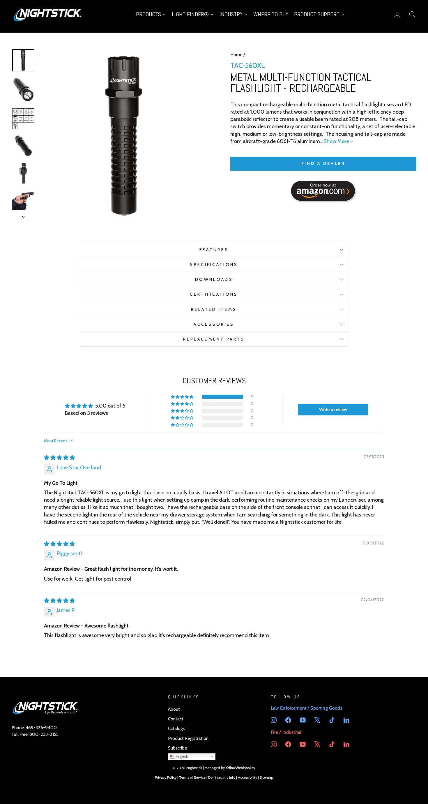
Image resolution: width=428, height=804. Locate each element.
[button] (182, 397)
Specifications (214, 264)
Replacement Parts (214, 339)
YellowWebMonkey (240, 768)
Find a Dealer (323, 163)
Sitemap (266, 777)
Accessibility (247, 777)
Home (236, 54)
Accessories (214, 324)
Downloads (214, 279)
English (181, 756)
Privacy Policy (165, 777)
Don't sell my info (221, 777)
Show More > (338, 141)
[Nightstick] (48, 14)
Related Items (214, 309)
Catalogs (176, 728)
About (174, 709)
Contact (175, 719)
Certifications (214, 294)
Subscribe (177, 748)
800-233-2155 (44, 734)
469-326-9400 (41, 727)
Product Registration (188, 738)
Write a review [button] (333, 409)
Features (214, 249)
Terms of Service (192, 777)
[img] (59, 457)
